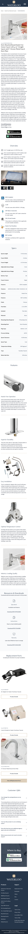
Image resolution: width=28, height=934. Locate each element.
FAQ (15, 896)
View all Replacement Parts (14, 780)
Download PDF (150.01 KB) (14, 645)
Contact (16, 899)
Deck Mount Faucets (5, 898)
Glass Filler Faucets (5, 905)
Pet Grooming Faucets (6, 908)
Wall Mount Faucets (5, 895)
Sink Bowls (3, 919)
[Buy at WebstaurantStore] (14, 855)
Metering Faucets (5, 916)
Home (2, 10)
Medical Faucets (4, 921)
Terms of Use (17, 909)
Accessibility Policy (19, 915)
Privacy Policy (17, 912)
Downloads (17, 891)
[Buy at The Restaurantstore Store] (14, 859)
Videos (16, 894)
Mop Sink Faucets (4, 913)
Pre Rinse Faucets (5, 893)
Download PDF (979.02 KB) (14, 611)
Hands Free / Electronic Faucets (10, 10)
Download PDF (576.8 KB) (14, 628)
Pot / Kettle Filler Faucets (6, 911)
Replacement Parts (19, 888)
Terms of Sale (17, 917)
